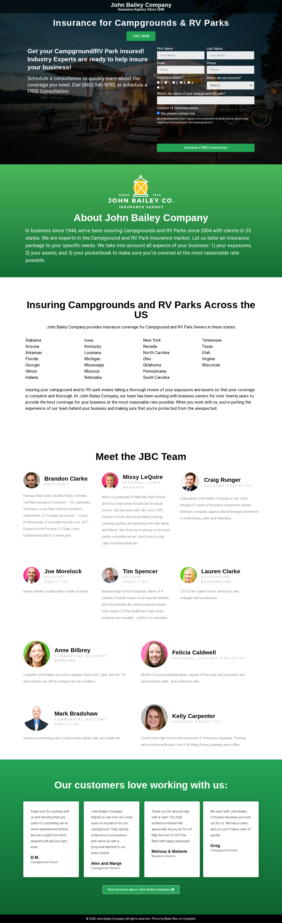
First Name (165, 49)
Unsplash (189, 918)
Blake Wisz (171, 918)
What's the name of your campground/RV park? (191, 94)
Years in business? (170, 77)
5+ (163, 88)
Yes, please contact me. (202, 117)
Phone (212, 63)
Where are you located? (224, 78)
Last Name (215, 49)
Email (161, 63)
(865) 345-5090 (98, 85)
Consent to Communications (177, 108)
